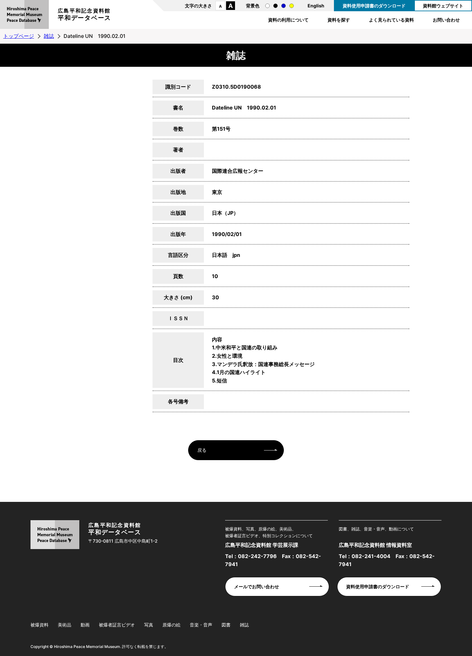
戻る (201, 450)
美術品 (64, 624)
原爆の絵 (171, 624)
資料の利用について (288, 19)
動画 (85, 624)
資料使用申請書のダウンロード (374, 5)
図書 (226, 624)
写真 (148, 624)
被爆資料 (39, 624)
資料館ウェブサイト (443, 5)
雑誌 (49, 36)
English (316, 5)
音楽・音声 (201, 624)
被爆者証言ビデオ (117, 624)
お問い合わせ (446, 19)
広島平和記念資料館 (84, 14)
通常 (267, 6)
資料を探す (339, 19)
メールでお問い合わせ (256, 586)
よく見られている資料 (391, 19)
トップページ (18, 36)
